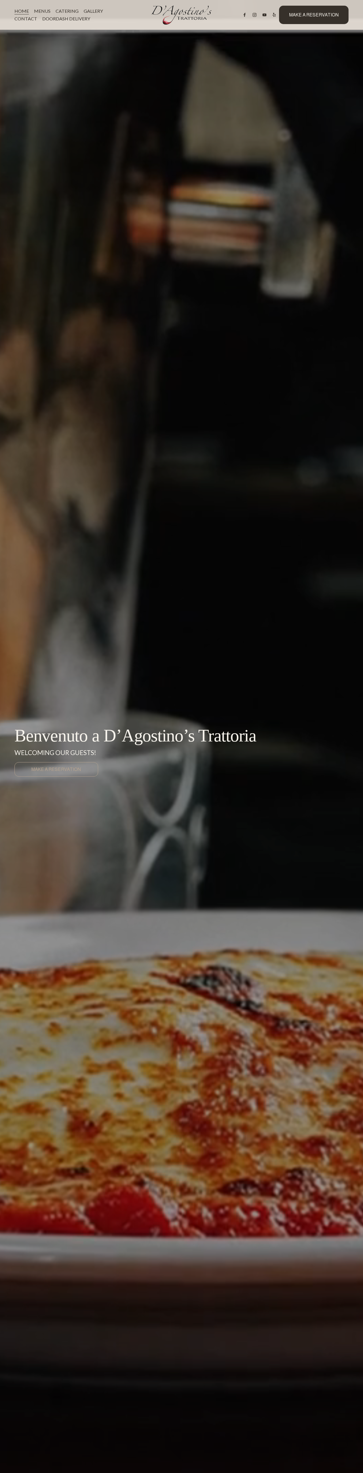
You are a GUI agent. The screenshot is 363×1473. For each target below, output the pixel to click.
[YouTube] (264, 14)
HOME (21, 11)
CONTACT (25, 18)
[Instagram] (254, 14)
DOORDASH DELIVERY (66, 18)
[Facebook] (244, 14)
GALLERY (93, 11)
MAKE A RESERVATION (314, 14)
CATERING (67, 11)
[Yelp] (274, 14)
